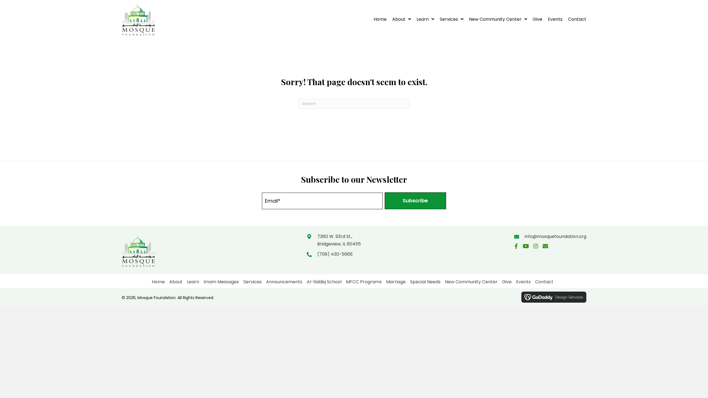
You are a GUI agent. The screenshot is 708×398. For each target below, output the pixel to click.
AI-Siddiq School (324, 282)
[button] (415, 200)
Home (158, 282)
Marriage (396, 282)
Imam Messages (221, 282)
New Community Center (471, 282)
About (176, 282)
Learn (193, 282)
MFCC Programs (364, 282)
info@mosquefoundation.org (555, 236)
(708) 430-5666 (335, 254)
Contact (544, 282)
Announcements (284, 282)
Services (252, 282)
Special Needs (425, 282)
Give (507, 282)
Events (523, 282)
